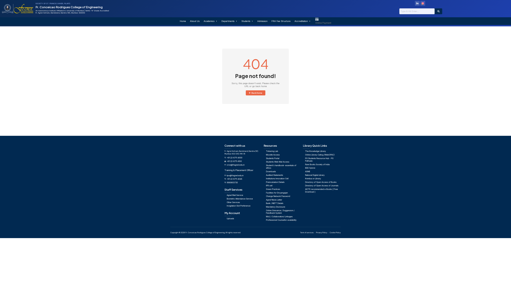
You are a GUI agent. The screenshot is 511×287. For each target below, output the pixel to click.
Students (245, 21)
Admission (262, 21)
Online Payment (323, 23)
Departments (227, 21)
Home (183, 21)
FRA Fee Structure (280, 21)
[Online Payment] (316, 19)
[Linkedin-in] (417, 3)
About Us (195, 21)
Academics (209, 21)
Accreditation (301, 21)
